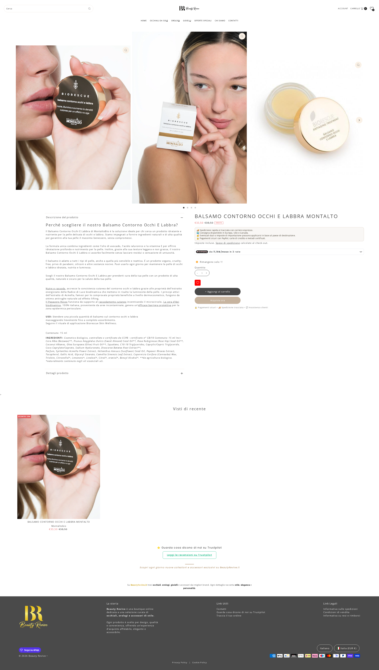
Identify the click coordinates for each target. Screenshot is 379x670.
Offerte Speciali (203, 20)
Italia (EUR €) (348, 648)
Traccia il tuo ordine (229, 615)
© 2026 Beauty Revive (33, 655)
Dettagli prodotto (57, 373)
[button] (372, 8)
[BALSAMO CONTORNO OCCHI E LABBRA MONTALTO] (58, 467)
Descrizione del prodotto (62, 217)
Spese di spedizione (228, 242)
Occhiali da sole (159, 20)
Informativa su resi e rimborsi (341, 615)
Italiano (324, 648)
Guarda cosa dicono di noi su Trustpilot (241, 612)
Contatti (233, 20)
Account (343, 8)
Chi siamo (220, 20)
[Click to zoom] (126, 50)
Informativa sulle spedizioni (340, 608)
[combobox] (48, 8)
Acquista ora (217, 300)
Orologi (175, 20)
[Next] (359, 120)
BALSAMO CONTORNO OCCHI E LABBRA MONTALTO (59, 521)
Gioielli (187, 20)
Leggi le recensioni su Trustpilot (189, 555)
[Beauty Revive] (189, 8)
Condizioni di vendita (336, 612)
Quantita (200, 267)
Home (144, 20)
